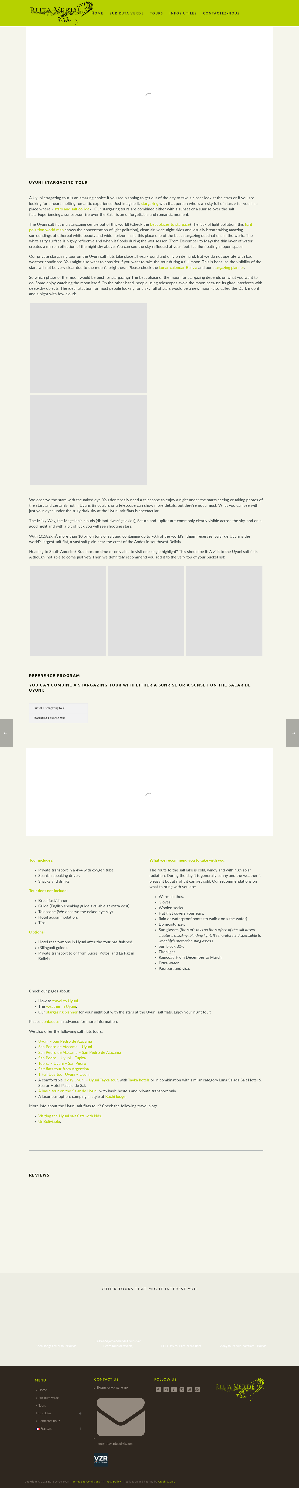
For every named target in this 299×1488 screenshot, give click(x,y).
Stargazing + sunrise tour (49, 718)
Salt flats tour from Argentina (63, 1069)
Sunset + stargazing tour (49, 708)
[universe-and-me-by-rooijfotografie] (88, 348)
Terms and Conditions (86, 1482)
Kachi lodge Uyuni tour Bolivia (56, 1346)
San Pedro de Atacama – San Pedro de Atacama (79, 1053)
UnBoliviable (49, 1122)
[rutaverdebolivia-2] (68, 611)
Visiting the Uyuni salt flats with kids (69, 1116)
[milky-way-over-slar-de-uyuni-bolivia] (88, 440)
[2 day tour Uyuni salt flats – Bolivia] (243, 1320)
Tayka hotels (139, 1080)
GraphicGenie (166, 1482)
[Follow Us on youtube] (189, 1390)
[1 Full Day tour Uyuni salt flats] (181, 1320)
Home (97, 13)
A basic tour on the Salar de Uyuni (67, 1091)
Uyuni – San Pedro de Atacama (65, 1042)
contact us (51, 1022)
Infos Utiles (183, 13)
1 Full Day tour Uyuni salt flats (181, 1346)
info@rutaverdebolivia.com (115, 1443)
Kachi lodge (115, 1097)
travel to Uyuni (65, 1001)
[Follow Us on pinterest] (174, 1390)
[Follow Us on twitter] (182, 1390)
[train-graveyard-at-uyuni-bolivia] (146, 611)
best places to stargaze (170, 225)
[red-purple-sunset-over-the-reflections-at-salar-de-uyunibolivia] (224, 611)
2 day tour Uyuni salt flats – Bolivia (243, 1346)
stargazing (149, 204)
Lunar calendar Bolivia (178, 268)
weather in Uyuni (61, 1007)
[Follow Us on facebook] (158, 1390)
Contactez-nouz (221, 13)
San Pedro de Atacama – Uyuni (65, 1047)
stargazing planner (228, 268)
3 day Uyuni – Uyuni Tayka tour (91, 1080)
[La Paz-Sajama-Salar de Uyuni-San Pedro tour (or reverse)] (118, 1320)
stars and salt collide (72, 209)
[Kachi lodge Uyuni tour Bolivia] (56, 1320)
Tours (156, 13)
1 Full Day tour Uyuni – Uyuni (64, 1075)
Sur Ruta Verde (127, 13)
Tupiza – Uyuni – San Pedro (62, 1064)
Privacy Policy (112, 1482)
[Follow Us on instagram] (166, 1390)
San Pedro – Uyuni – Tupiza (62, 1058)
